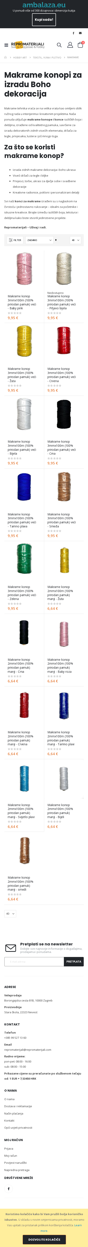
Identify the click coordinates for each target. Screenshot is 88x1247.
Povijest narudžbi (15, 1163)
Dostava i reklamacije (18, 1106)
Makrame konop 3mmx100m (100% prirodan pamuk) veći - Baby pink (22, 302)
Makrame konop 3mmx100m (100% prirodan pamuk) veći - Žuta (22, 375)
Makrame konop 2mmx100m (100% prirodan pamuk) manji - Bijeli (60, 811)
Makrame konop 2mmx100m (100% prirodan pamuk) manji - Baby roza (60, 666)
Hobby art (20, 57)
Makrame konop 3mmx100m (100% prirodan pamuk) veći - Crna (61, 447)
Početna (5, 57)
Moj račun (10, 1156)
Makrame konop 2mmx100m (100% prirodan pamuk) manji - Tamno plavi (60, 738)
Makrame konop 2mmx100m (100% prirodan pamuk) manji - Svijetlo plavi (21, 811)
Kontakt (9, 1120)
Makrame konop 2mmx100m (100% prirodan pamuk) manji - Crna (20, 666)
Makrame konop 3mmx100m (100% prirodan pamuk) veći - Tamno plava (22, 520)
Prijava (8, 1148)
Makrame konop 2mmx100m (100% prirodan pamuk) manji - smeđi (20, 883)
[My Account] (70, 45)
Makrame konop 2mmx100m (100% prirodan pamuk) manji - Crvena (20, 738)
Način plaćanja (13, 1113)
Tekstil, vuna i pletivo (47, 57)
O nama (9, 1099)
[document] (44, 1227)
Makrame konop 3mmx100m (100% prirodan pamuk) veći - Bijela (22, 447)
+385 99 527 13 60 (15, 1038)
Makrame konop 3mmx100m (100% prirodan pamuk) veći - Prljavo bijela (61, 302)
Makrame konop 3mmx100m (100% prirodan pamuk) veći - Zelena (22, 593)
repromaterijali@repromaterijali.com (27, 1050)
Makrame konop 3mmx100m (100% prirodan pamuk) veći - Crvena (61, 375)
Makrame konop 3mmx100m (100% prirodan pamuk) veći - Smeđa (61, 520)
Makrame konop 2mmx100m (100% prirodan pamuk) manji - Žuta (60, 593)
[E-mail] (80, 33)
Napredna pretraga (16, 1170)
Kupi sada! (44, 19)
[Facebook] (73, 33)
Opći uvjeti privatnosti (18, 1127)
